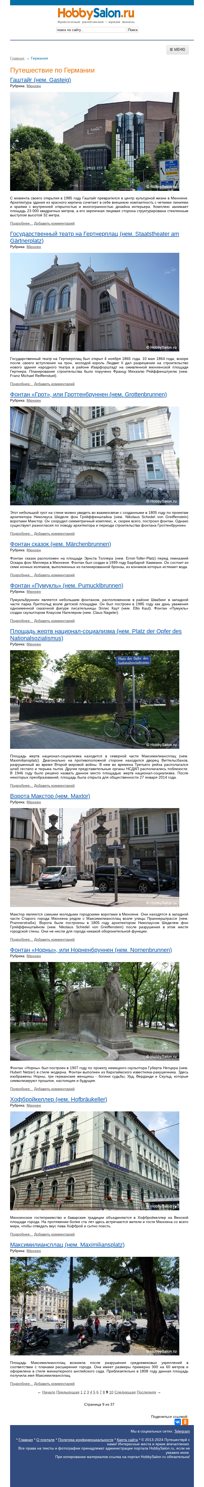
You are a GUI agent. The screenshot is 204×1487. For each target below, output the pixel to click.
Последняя (146, 1392)
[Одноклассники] (185, 1422)
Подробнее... (21, 223)
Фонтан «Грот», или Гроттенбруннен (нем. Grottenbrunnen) (88, 394)
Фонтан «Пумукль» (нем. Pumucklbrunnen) (66, 585)
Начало (48, 1392)
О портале (45, 1440)
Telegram (182, 1431)
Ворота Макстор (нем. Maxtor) (50, 796)
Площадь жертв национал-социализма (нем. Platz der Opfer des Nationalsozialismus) (96, 634)
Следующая (125, 1392)
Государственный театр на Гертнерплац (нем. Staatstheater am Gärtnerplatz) (94, 237)
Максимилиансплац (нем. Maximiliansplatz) (67, 1244)
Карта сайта (127, 1440)
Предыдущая (67, 1392)
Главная (17, 58)
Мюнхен (34, 86)
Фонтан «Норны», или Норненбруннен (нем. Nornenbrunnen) (91, 950)
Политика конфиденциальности (85, 1440)
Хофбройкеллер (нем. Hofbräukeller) (58, 1099)
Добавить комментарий (54, 223)
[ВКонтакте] (178, 1422)
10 (111, 1392)
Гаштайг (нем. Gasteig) (40, 80)
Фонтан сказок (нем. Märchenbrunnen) (60, 544)
